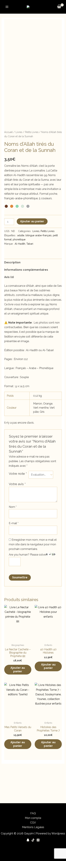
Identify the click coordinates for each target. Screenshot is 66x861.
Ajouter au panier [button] (17, 669)
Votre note (18, 473)
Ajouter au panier (32, 221)
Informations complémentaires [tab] (26, 269)
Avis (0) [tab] (9, 277)
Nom (13, 506)
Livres (19, 132)
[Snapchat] (27, 840)
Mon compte (33, 818)
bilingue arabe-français (39, 235)
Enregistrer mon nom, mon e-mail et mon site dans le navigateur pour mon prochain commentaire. (33, 544)
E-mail (13, 523)
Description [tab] (12, 262)
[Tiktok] (33, 840)
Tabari (29, 243)
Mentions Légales (33, 827)
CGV (33, 822)
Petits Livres (31, 132)
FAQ (33, 813)
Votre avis (17, 484)
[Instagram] (38, 840)
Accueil (8, 132)
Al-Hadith (20, 243)
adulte (20, 235)
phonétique (19, 239)
